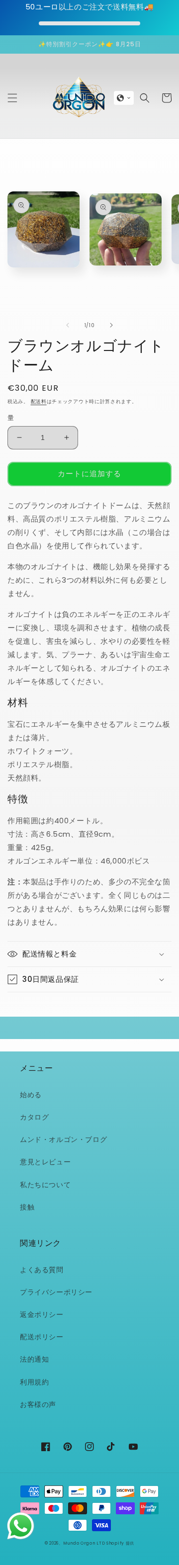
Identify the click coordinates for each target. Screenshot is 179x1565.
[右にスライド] (111, 325)
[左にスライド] (68, 325)
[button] (12, 98)
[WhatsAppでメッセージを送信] (20, 1526)
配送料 (39, 401)
